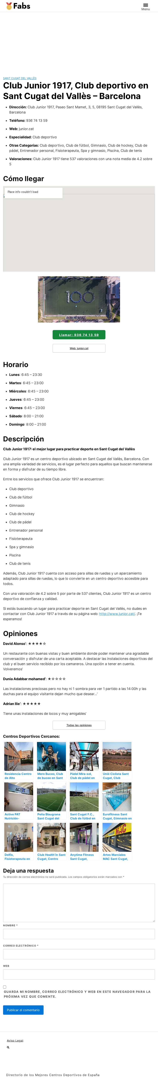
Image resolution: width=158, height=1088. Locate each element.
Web (6, 965)
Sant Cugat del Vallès (19, 78)
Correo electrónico (21, 945)
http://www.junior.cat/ (117, 614)
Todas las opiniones (79, 725)
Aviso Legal (15, 1040)
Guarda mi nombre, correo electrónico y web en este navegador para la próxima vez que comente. (77, 994)
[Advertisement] (79, 41)
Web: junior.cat (79, 348)
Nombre (10, 925)
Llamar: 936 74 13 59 (79, 335)
